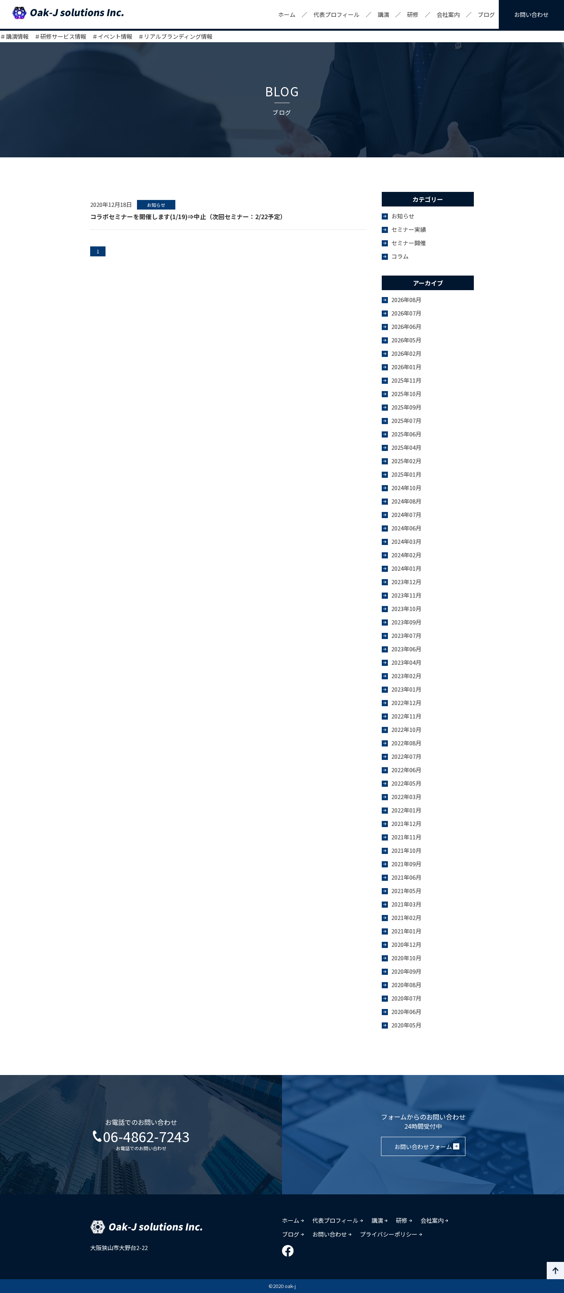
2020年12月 (406, 944)
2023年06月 (406, 649)
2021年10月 (406, 850)
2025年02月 (406, 461)
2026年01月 (406, 367)
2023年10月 (406, 608)
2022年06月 (406, 770)
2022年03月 (406, 797)
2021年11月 (406, 837)
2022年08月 (406, 743)
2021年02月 (406, 917)
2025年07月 (406, 420)
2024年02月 (406, 555)
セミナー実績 (408, 229)
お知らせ (402, 216)
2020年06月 (406, 1011)
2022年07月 (406, 756)
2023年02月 (406, 676)
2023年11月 (406, 595)
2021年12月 (406, 823)
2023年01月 (406, 689)
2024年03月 (406, 541)
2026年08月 (406, 300)
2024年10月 (406, 488)
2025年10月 (406, 394)
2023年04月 (406, 662)
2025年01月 (406, 474)
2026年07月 (406, 313)
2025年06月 (406, 434)
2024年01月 (406, 568)
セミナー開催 (408, 243)
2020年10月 (406, 958)
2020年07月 (406, 998)
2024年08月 (406, 501)
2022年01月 (406, 810)
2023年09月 (406, 622)
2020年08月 (406, 985)
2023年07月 (406, 635)
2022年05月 (406, 783)
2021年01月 (406, 931)
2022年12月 (406, 703)
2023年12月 (406, 582)
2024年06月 (406, 528)
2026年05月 (406, 340)
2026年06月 (406, 326)
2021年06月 (406, 877)
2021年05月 (406, 891)
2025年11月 (406, 380)
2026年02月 (406, 353)
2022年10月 (406, 729)
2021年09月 (406, 864)
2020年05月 (406, 1025)
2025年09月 (406, 407)
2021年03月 (406, 904)
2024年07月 (406, 514)
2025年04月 (406, 447)
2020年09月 (406, 971)
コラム (400, 256)
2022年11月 (406, 716)
